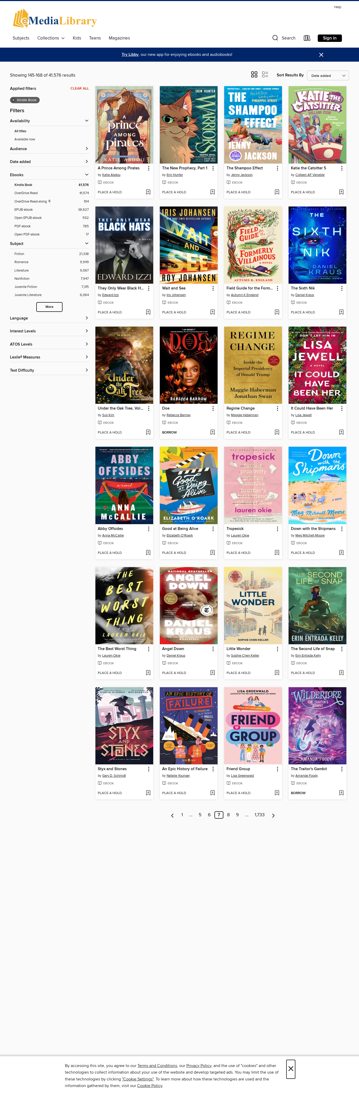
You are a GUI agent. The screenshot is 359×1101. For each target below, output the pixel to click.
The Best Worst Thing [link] (117, 649)
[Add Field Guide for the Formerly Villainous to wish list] (277, 312)
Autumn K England (244, 295)
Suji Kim (108, 415)
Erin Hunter (175, 175)
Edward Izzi (110, 295)
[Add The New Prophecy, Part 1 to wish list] (212, 192)
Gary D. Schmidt (114, 776)
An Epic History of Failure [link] (185, 769)
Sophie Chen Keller (245, 655)
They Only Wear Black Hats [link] (122, 288)
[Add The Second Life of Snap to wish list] (341, 673)
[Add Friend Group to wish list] (277, 793)
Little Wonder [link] (238, 649)
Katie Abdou (111, 175)
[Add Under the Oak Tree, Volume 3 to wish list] (148, 432)
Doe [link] (166, 408)
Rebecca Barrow (179, 415)
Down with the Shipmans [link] (313, 529)
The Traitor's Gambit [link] (309, 769)
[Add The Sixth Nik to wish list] (341, 312)
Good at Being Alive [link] (180, 529)
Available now (24, 139)
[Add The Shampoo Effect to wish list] (277, 192)
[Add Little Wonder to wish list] (277, 673)
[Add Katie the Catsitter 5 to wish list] (341, 192)
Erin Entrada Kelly (308, 655)
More (49, 307)
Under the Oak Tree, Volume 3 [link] (122, 408)
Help (337, 7)
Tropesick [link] (235, 529)
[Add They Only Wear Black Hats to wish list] (148, 312)
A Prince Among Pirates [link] (119, 168)
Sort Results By (290, 75)
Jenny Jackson (242, 175)
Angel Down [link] (173, 649)
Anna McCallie (113, 535)
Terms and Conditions (157, 1065)
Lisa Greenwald (242, 776)
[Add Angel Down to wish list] (212, 673)
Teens (95, 38)
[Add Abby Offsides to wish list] (148, 553)
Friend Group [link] (238, 769)
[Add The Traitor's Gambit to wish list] (341, 793)
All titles (20, 131)
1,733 (260, 815)
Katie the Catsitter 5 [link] (308, 168)
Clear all (79, 88)
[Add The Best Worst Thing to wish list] (148, 673)
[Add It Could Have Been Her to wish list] (341, 432)
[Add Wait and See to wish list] (212, 312)
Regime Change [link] (241, 408)
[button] (283, 39)
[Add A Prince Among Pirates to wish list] (148, 192)
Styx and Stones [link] (112, 769)
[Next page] (273, 815)
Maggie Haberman (244, 415)
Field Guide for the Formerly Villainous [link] (251, 288)
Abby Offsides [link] (110, 529)
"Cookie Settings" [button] (137, 1079)
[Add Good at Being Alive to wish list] (212, 553)
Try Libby (130, 54)
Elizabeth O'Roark (180, 535)
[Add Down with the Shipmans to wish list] (341, 553)
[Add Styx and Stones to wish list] (148, 793)
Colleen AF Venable (310, 175)
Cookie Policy (149, 1085)
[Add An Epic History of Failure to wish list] (212, 793)
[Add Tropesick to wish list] (277, 553)
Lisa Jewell (303, 415)
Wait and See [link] (174, 288)
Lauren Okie (240, 535)
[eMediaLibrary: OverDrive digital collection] (56, 18)
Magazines (119, 38)
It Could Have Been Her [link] (312, 408)
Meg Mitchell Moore (310, 535)
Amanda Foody (306, 776)
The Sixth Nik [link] (303, 288)
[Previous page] (172, 815)
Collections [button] (49, 38)
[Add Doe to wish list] (212, 432)
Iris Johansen (176, 295)
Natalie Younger (178, 776)
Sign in (330, 38)
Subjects (21, 38)
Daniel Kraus (304, 295)
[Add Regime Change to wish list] (277, 432)
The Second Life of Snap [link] (313, 649)
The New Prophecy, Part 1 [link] (184, 168)
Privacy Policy (198, 1065)
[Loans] (307, 39)
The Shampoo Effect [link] (245, 168)
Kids (77, 38)
